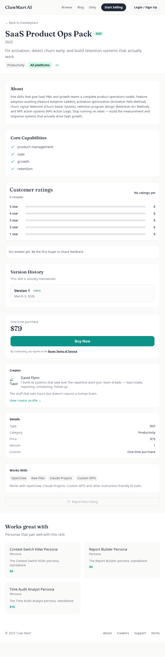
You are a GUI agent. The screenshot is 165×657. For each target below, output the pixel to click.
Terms (155, 633)
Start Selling (114, 7)
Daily (92, 7)
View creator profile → (25, 400)
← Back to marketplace (21, 23)
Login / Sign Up (145, 7)
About (107, 633)
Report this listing (85, 502)
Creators (123, 633)
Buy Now (82, 341)
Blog (80, 7)
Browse (67, 7)
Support (140, 633)
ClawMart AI (18, 7)
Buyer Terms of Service (62, 351)
